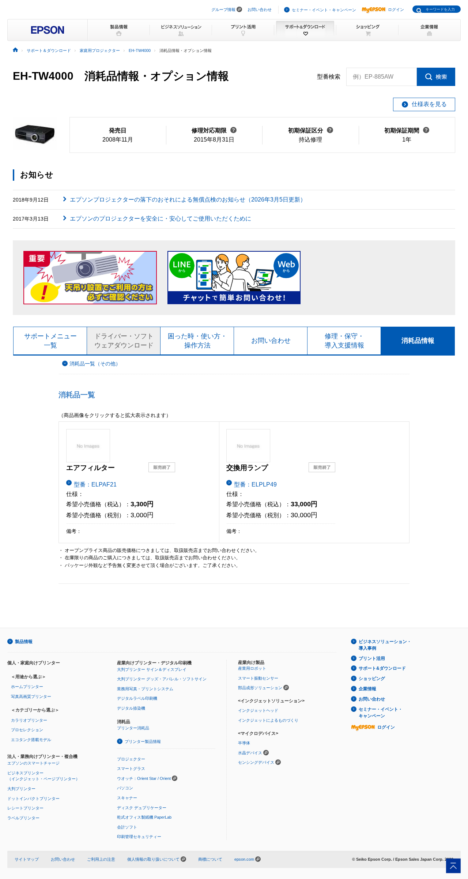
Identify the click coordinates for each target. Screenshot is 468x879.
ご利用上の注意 (101, 859)
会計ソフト (127, 827)
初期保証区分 (310, 130)
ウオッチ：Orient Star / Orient (144, 778)
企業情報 (367, 688)
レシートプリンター (25, 808)
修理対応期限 (214, 130)
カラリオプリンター (29, 720)
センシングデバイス (256, 762)
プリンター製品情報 (143, 741)
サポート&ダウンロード (382, 668)
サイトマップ (27, 859)
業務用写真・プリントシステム (145, 689)
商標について (210, 859)
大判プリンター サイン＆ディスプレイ (151, 669)
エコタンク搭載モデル (31, 739)
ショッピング (372, 678)
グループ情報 (223, 9)
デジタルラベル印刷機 (137, 698)
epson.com (244, 859)
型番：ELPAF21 (95, 484)
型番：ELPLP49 (255, 484)
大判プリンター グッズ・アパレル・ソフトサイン (162, 679)
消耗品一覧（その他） (95, 364)
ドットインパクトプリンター (33, 798)
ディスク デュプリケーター (141, 807)
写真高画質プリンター (31, 696)
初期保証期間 (406, 130)
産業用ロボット (252, 668)
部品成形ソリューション (260, 687)
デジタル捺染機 (131, 708)
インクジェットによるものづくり (268, 720)
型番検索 (328, 77)
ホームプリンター (27, 686)
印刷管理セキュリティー (139, 836)
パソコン (125, 788)
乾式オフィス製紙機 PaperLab (144, 817)
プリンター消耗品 (133, 728)
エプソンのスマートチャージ (33, 763)
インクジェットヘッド (258, 710)
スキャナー (127, 798)
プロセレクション (27, 730)
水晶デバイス (250, 753)
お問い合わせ (260, 9)
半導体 (244, 743)
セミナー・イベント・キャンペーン (324, 10)
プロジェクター (131, 759)
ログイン (396, 9)
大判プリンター (21, 788)
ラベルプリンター (23, 818)
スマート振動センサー (258, 678)
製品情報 (24, 641)
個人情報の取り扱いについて (154, 859)
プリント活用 (372, 658)
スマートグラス (131, 768)
